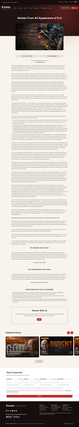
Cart (67, 1)
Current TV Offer (28, 56)
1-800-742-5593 (6, 2)
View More (39, 361)
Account (61, 1)
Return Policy (27, 423)
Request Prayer (65, 7)
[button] (39, 37)
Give (73, 7)
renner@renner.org (43, 410)
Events (50, 8)
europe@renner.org (54, 410)
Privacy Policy (20, 423)
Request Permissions (34, 423)
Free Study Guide (53, 56)
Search (71, 1)
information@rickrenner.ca (68, 410)
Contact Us (42, 423)
